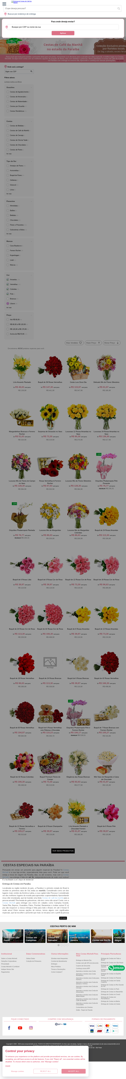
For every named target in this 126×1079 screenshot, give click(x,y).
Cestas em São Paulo (11, 939)
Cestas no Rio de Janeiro (79, 939)
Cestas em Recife (101, 940)
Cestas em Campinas (31, 939)
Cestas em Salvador (53, 939)
